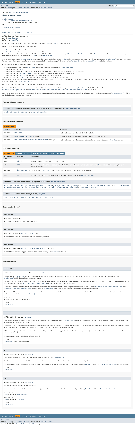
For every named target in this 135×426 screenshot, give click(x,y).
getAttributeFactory (121, 185)
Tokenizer (30, 32)
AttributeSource (14, 38)
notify (27, 197)
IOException (46, 273)
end (18, 164)
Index (39, 2)
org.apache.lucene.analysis (18, 12)
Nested (9, 8)
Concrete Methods (57, 153)
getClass (20, 197)
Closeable (5, 27)
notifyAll (35, 197)
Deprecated (32, 2)
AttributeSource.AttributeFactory (16, 112)
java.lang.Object (7, 19)
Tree (25, 2)
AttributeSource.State (39, 112)
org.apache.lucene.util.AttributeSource (18, 21)
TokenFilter (21, 32)
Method (26, 8)
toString (94, 187)
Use (22, 2)
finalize (12, 197)
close (19, 161)
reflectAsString (62, 187)
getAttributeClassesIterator (101, 185)
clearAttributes (46, 185)
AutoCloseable (15, 27)
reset (19, 175)
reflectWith (73, 187)
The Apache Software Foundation (26, 424)
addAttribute (8, 185)
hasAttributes (41, 187)
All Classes (5, 5)
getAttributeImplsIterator (14, 187)
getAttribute (84, 185)
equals (75, 185)
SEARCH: (111, 6)
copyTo (69, 185)
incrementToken (22, 170)
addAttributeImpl (21, 185)
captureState (34, 185)
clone (6, 197)
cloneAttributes (60, 185)
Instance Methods (23, 153)
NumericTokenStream (9, 32)
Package (11, 2)
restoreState (84, 187)
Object (42, 194)
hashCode (51, 187)
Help (44, 2)
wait (41, 197)
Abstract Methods (40, 153)
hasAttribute (30, 187)
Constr (20, 8)
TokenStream (17, 132)
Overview (4, 2)
